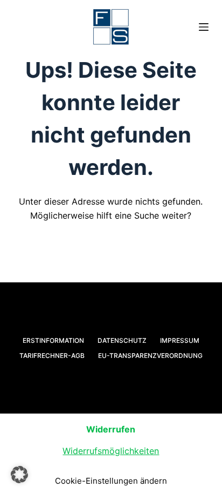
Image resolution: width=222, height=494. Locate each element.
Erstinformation (53, 340)
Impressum (179, 340)
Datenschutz (122, 340)
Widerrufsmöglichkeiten (111, 450)
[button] (19, 474)
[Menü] (204, 27)
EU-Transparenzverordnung (150, 355)
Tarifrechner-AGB (52, 355)
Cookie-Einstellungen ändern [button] (111, 481)
